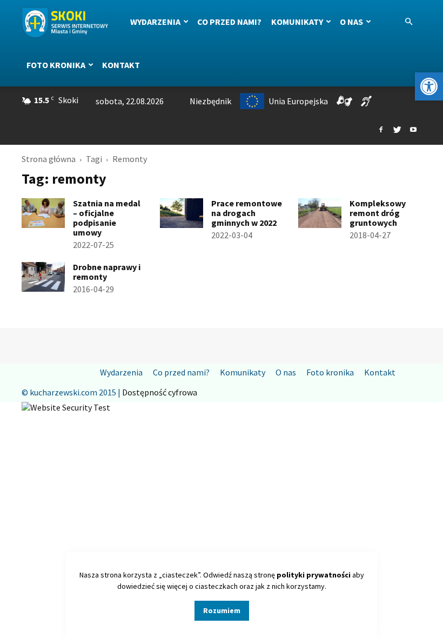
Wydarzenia (155, 21)
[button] (429, 86)
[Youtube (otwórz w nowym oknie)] (413, 130)
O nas (351, 21)
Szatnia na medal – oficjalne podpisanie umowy (106, 218)
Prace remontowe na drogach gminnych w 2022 (246, 213)
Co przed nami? (229, 21)
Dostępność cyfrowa (159, 392)
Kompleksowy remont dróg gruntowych (378, 213)
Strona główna (49, 158)
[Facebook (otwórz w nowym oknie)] (381, 130)
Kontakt (121, 64)
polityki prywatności (314, 575)
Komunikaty (297, 21)
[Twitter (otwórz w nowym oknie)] (397, 130)
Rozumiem (221, 610)
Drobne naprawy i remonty (106, 271)
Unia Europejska (298, 101)
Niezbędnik (210, 101)
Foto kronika (55, 64)
